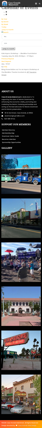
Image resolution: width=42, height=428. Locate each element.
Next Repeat (6, 61)
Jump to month (7, 30)
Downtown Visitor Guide (10, 136)
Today (4, 27)
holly (5, 67)
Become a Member (9, 139)
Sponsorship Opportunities (11, 142)
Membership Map (8, 133)
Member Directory (8, 130)
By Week (5, 24)
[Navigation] (36, 4)
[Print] (6, 12)
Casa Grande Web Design (27, 425)
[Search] (21, 32)
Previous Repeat (8, 59)
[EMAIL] (6, 15)
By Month (5, 22)
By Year (4, 19)
